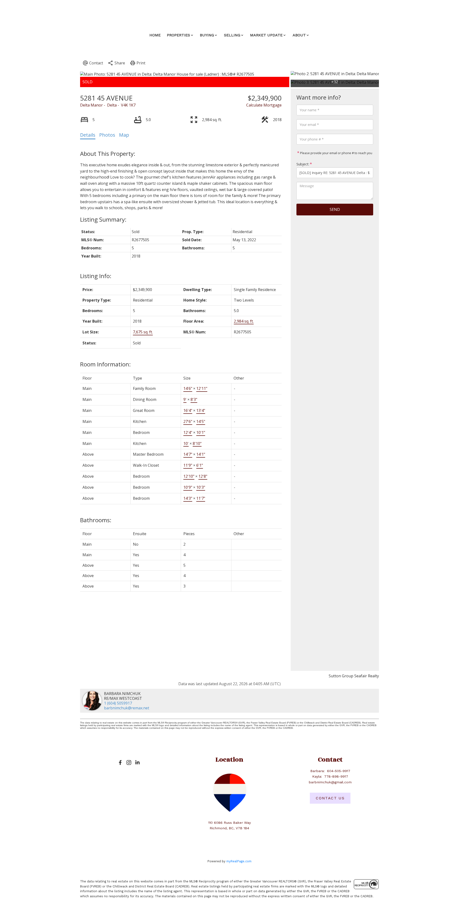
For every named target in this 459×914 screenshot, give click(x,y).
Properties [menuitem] (178, 35)
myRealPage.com (238, 861)
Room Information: (105, 364)
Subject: (302, 164)
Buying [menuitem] (207, 35)
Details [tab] (87, 135)
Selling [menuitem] (232, 35)
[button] (120, 762)
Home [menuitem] (155, 35)
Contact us (330, 798)
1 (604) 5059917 (118, 703)
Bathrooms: (95, 520)
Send (335, 209)
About (299, 35)
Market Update (266, 35)
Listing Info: (95, 276)
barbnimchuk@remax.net (126, 708)
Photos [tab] (107, 135)
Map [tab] (124, 135)
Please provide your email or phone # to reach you (335, 153)
